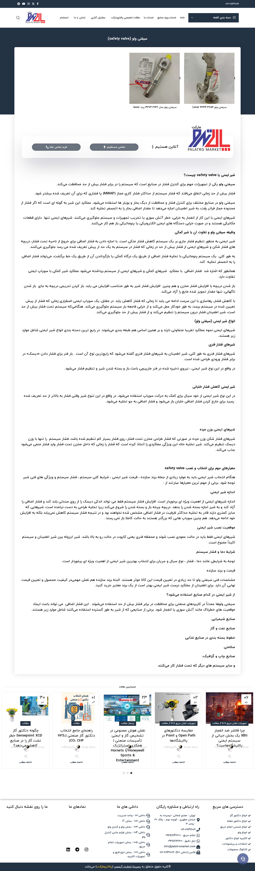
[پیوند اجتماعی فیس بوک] (38, 4)
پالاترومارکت (221, 747)
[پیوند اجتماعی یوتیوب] (23, 4)
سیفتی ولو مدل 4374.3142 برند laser (155, 107)
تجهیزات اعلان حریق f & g (233, 723)
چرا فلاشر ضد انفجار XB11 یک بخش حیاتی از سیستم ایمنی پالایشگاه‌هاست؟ (230, 738)
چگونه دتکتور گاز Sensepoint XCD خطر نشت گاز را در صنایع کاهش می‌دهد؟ (25, 738)
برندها (131, 723)
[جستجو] (18, 18)
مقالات (215, 723)
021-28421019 (232, 3)
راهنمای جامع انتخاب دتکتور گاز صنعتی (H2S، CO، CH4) (76, 735)
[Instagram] (86, 849)
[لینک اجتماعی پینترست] (18, 4)
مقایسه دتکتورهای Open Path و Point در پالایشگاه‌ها (178, 735)
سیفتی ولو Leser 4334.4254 (209, 107)
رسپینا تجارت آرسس (127, 867)
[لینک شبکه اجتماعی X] (33, 4)
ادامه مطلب (229, 762)
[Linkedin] (68, 849)
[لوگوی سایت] (35, 17)
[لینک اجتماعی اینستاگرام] (28, 4)
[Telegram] (77, 849)
